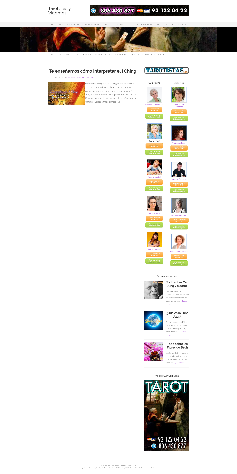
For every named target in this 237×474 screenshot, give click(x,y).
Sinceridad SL (132, 465)
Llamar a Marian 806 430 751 (154, 218)
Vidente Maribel (154, 177)
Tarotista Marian (154, 213)
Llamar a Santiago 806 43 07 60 (179, 184)
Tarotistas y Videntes (59, 10)
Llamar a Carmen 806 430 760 (154, 146)
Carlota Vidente (179, 143)
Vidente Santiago (179, 179)
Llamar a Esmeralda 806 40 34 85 (179, 220)
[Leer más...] (180, 362)
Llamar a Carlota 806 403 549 (179, 148)
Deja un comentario (85, 77)
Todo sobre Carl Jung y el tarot (177, 284)
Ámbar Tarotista (154, 250)
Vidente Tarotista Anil (154, 105)
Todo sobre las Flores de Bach (177, 345)
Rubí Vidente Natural (179, 252)
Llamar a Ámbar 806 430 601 (154, 254)
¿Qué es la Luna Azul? (177, 314)
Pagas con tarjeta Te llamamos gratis (154, 116)
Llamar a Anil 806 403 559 (154, 109)
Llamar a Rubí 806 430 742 (179, 256)
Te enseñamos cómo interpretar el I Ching (92, 71)
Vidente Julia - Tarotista (179, 106)
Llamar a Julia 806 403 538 (179, 111)
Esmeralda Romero (179, 215)
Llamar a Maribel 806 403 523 (154, 182)
